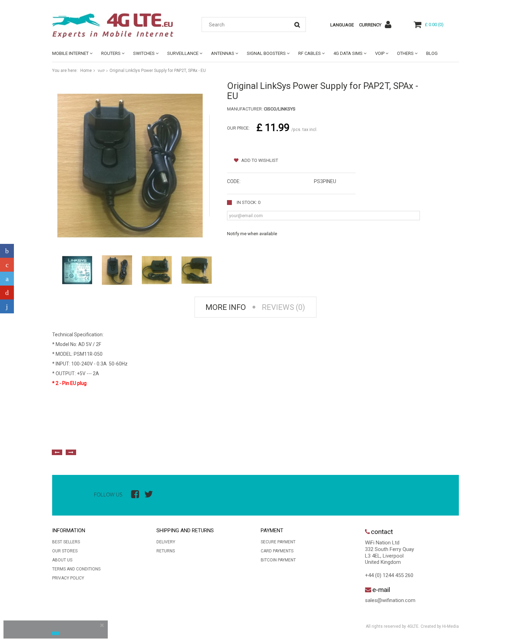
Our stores (65, 551)
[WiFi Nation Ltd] (116, 25)
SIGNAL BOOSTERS (266, 53)
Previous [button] (57, 452)
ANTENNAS (222, 53)
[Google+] (7, 265)
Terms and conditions (76, 569)
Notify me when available (252, 233)
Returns (165, 551)
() (434, 24)
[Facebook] (7, 251)
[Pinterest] (7, 292)
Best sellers (66, 542)
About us (62, 560)
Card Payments (277, 551)
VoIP (379, 53)
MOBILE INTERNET (70, 53)
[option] (129, 436)
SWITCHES (144, 53)
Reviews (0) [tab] (283, 307)
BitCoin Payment (278, 560)
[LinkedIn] (7, 306)
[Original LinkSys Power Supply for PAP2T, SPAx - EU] (77, 270)
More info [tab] (225, 307)
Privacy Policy (68, 578)
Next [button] (71, 452)
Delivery (165, 542)
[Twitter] (7, 279)
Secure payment (278, 542)
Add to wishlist (259, 160)
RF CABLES (309, 53)
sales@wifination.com (390, 600)
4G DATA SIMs (348, 53)
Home (86, 70)
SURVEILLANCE (182, 53)
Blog (432, 53)
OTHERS (405, 53)
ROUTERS (111, 53)
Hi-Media (450, 626)
